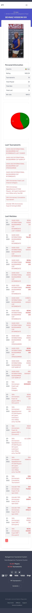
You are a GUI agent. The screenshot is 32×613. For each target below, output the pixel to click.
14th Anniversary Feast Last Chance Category (15, 386)
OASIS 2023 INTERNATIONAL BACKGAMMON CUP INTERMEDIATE (15, 174)
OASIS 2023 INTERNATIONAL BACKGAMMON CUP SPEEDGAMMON (15, 166)
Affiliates (18, 602)
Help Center (10, 602)
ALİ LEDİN (27, 438)
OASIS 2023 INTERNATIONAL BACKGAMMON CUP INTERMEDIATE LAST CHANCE (15, 151)
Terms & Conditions (17, 605)
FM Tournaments (15, 580)
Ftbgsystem (24, 599)
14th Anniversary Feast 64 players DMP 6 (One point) (16, 399)
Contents (15, 586)
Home (16, 12)
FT (2, 5)
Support (24, 602)
